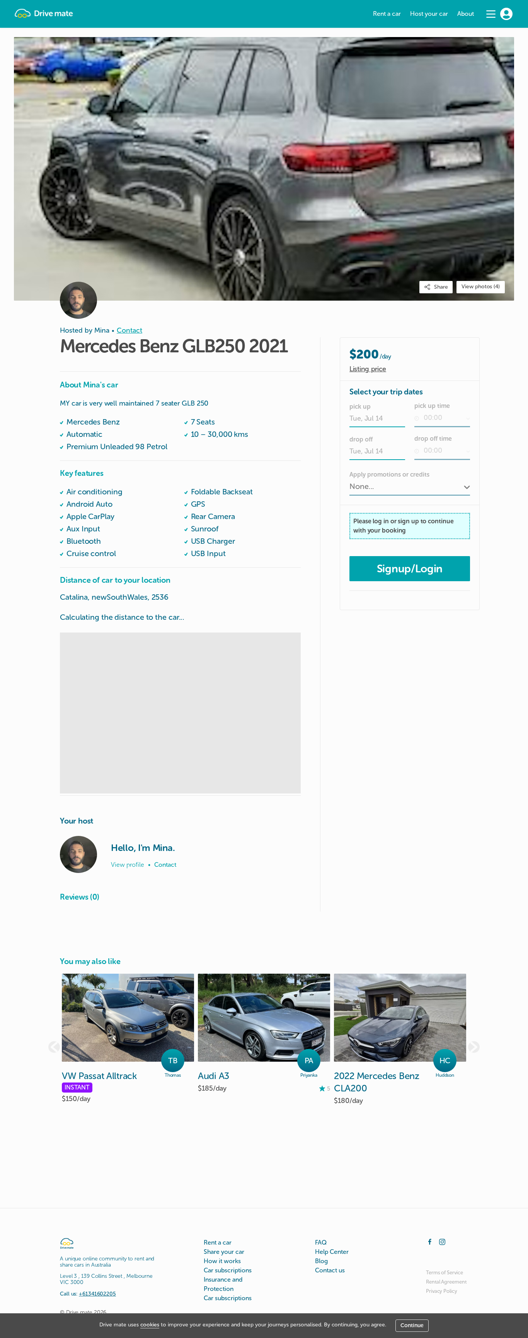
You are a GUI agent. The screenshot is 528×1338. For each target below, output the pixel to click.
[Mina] (78, 854)
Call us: (88, 1294)
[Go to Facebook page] (430, 1241)
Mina (101, 330)
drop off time (433, 438)
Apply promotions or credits (389, 474)
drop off (361, 439)
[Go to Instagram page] (442, 1241)
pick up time (432, 405)
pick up (360, 406)
